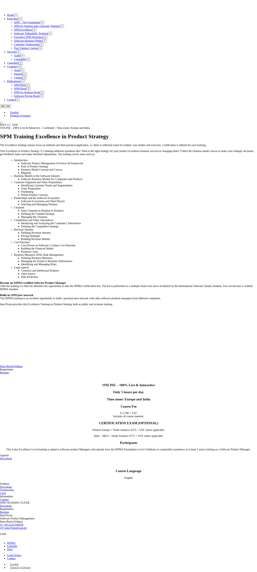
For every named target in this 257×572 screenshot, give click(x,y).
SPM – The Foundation (27, 22)
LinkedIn (12, 546)
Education (12, 18)
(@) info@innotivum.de (13, 527)
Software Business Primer (28, 40)
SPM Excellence (23, 29)
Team (17, 70)
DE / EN (5, 106)
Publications (13, 81)
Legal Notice (14, 555)
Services (11, 51)
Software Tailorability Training (31, 33)
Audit (17, 55)
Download (6, 458)
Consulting (20, 59)
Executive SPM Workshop (28, 37)
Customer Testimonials (26, 44)
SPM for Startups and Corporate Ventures (37, 26)
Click (3, 493)
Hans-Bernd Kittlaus (11, 366)
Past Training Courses (26, 48)
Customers (13, 62)
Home (10, 14)
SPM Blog (20, 84)
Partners (18, 73)
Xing (10, 549)
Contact (18, 77)
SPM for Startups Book (27, 92)
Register (4, 372)
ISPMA (11, 542)
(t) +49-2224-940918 (11, 524)
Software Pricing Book (26, 95)
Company (12, 66)
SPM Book (20, 88)
